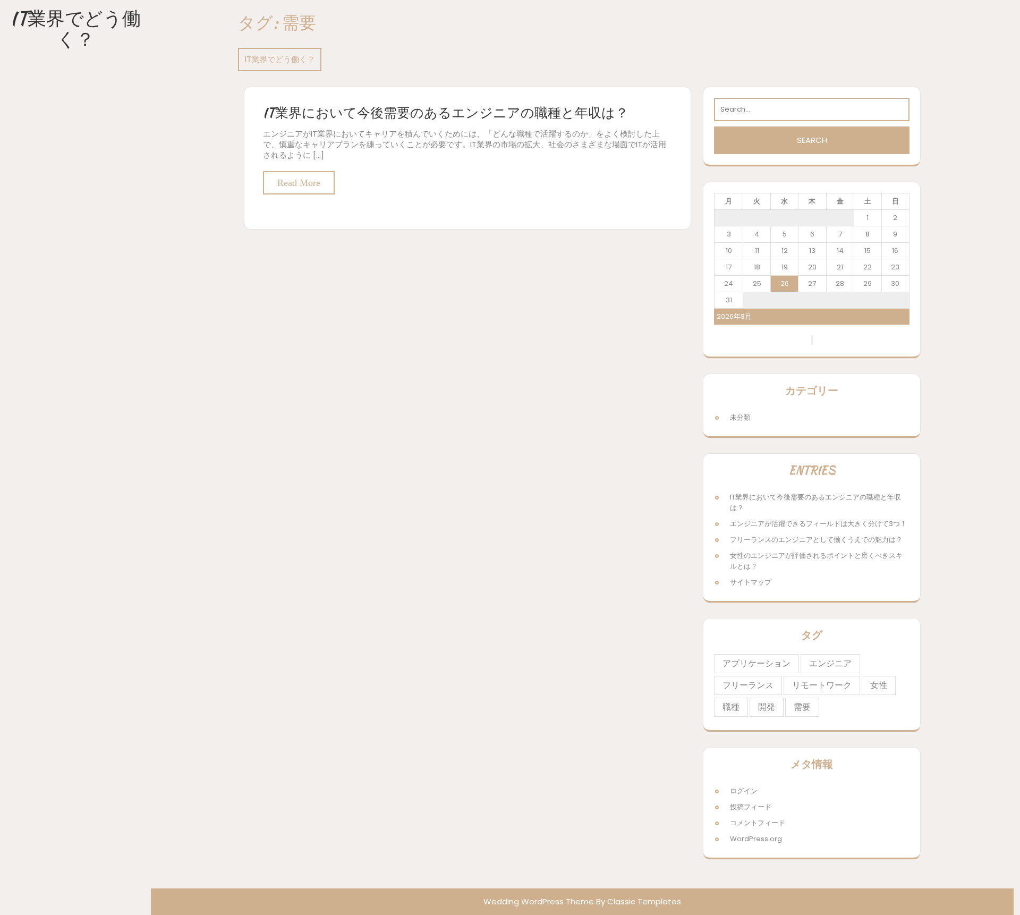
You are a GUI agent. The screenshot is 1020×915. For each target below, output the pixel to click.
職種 (731, 707)
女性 (878, 685)
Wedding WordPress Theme (538, 901)
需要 (802, 707)
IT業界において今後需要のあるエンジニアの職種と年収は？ (445, 112)
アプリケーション (756, 663)
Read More (298, 182)
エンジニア (830, 663)
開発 (766, 707)
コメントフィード (757, 823)
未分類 (740, 417)
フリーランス (748, 685)
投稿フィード (750, 807)
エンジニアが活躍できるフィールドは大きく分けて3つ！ (818, 524)
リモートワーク (822, 685)
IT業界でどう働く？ (75, 29)
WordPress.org (756, 839)
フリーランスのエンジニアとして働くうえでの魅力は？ (816, 540)
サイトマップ (750, 582)
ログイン (744, 791)
